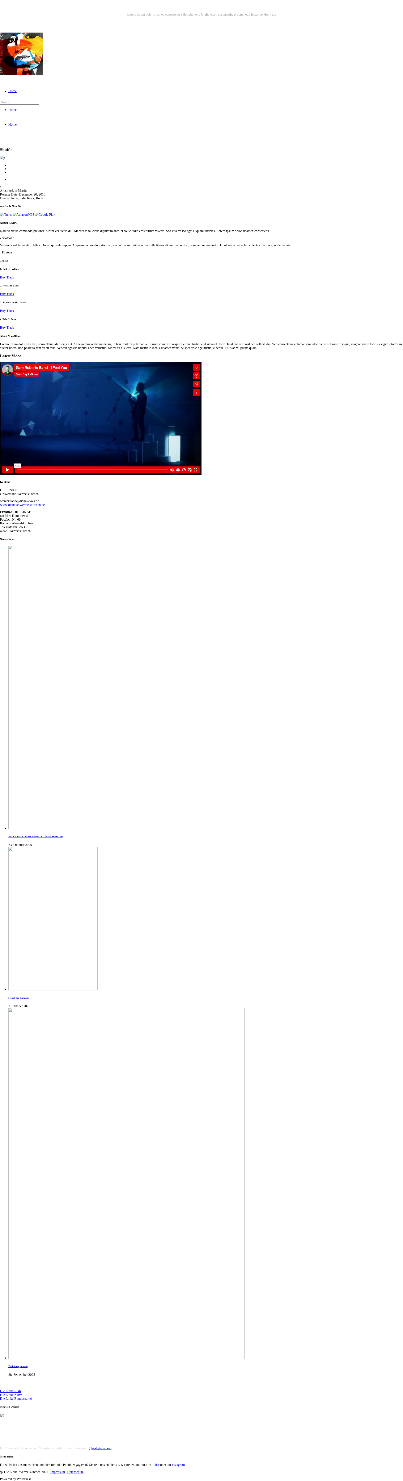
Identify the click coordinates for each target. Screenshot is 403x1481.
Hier (156, 1465)
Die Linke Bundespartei (16, 1398)
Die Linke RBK (10, 1391)
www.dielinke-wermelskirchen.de (22, 505)
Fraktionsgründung (18, 1366)
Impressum (57, 1472)
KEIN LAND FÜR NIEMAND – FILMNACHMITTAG (35, 836)
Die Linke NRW (11, 1395)
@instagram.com (100, 1448)
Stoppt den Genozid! (18, 998)
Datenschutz (75, 1472)
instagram (178, 1465)
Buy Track (7, 277)
